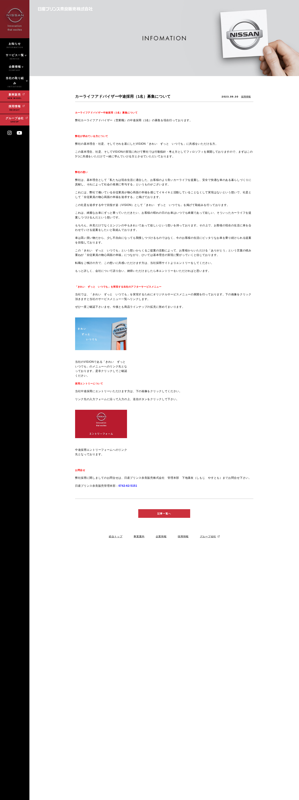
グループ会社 (208, 536)
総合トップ (116, 536)
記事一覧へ (164, 513)
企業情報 (161, 536)
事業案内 (139, 536)
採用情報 (246, 96)
